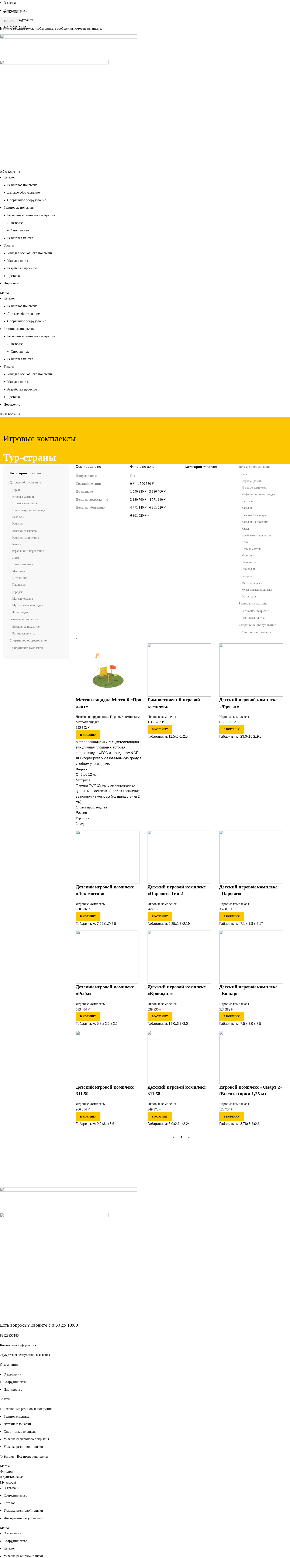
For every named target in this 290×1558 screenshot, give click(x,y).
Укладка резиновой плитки (23, 1556)
